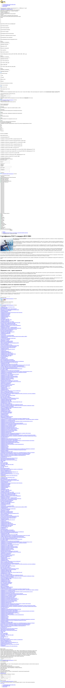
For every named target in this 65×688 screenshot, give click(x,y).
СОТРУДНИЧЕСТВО (6, 5)
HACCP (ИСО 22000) (4, 463)
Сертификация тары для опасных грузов (7, 306)
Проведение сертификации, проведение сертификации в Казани (11, 404)
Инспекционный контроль (5, 468)
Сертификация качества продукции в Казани (8, 569)
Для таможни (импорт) (4, 25)
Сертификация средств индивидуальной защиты (8, 430)
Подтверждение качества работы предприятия (8, 346)
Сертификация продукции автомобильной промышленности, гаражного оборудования (15, 433)
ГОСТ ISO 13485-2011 (4, 466)
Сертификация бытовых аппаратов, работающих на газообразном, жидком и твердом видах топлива (17, 605)
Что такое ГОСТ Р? (3, 457)
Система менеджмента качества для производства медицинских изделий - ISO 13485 (15, 535)
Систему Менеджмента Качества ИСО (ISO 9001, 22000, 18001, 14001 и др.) (13, 53)
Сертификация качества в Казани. (6, 385)
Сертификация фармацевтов (5, 316)
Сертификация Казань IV (4, 351)
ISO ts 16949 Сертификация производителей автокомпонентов (11, 368)
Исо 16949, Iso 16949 (4, 369)
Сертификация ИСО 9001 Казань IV (6, 523)
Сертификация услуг (4, 437)
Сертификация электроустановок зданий (7, 422)
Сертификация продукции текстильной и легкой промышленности (12, 444)
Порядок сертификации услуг (5, 640)
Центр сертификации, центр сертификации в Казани (9, 398)
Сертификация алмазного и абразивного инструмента (9, 434)
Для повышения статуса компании (6, 37)
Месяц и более (2, 79)
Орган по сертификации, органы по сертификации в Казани (10, 407)
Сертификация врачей (4, 487)
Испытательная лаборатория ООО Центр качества (9, 362)
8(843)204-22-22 (3, 673)
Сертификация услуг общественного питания (8, 424)
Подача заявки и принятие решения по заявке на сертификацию (11, 469)
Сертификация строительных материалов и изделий (9, 428)
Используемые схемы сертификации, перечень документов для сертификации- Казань (15, 453)
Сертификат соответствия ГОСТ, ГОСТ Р (7, 349)
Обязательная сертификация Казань (6, 416)
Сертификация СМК (4, 358)
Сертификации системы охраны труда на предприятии (9, 370)
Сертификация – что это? (4, 340)
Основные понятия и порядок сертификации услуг (9, 471)
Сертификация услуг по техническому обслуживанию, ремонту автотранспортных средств (16, 371)
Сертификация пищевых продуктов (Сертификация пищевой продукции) (13, 449)
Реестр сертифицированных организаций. (7, 360)
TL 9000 (1, 461)
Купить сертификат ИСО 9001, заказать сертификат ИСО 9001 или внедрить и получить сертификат (17, 393)
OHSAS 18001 (2, 460)
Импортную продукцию (4, 48)
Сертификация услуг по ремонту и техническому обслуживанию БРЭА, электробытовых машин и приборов (19, 419)
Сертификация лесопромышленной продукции (8, 427)
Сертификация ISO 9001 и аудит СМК (7, 321)
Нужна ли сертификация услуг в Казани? (7, 384)
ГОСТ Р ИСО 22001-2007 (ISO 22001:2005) (7, 66)
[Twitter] (2, 299)
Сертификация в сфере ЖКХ (5, 332)
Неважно (2, 81)
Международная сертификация (5, 397)
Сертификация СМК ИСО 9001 (5, 408)
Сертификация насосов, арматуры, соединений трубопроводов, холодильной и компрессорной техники (18, 435)
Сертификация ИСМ (4, 337)
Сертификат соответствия (4, 320)
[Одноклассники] (3, 299)
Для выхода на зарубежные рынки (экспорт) (8, 35)
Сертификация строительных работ (6, 451)
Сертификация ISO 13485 (4, 363)
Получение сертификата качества (6, 344)
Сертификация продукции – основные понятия (8, 327)
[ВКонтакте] (1, 299)
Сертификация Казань (4, 356)
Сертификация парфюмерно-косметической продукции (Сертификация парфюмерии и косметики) (17, 448)
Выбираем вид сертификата (5, 326)
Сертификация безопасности (5, 333)
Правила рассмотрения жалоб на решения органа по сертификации (12, 361)
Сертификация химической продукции (7, 431)
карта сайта (2, 683)
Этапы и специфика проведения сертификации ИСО (9, 342)
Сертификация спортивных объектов (6, 377)
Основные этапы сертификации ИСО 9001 (7, 323)
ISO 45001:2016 (3, 357)
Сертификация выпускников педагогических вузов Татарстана (11, 312)
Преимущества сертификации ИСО (6, 341)
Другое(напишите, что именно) (4, 42)
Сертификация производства (5, 379)
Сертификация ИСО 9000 (4, 409)
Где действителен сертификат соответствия (7, 338)
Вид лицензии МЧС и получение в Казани (7, 395)
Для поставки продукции (4, 27)
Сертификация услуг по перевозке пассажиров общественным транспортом (13, 423)
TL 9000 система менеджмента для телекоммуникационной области (12, 365)
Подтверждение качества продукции (6, 500)
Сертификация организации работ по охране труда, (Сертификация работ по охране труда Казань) (17, 452)
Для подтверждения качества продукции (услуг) (8, 39)
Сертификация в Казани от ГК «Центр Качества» (9, 475)
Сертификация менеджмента (5, 581)
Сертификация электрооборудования (6, 443)
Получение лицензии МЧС (5, 396)
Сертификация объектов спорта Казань (7, 378)
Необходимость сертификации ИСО (6, 511)
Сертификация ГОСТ (4, 414)
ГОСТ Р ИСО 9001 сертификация (6, 403)
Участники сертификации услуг (6, 470)
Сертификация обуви (4, 445)
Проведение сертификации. (5, 386)
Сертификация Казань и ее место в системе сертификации (10, 325)
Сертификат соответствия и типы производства (8, 324)
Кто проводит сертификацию (5, 394)
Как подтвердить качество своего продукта (7, 347)
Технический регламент (4, 343)
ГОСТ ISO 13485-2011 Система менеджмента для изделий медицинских (12, 366)
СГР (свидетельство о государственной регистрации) (9, 374)
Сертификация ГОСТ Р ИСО (5, 402)
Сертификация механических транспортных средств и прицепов (11, 593)
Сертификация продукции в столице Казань (8, 353)
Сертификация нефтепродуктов (5, 432)
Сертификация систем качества (5, 382)
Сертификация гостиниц (4, 318)
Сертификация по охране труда (5, 456)
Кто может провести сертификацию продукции (8, 499)
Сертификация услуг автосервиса (6, 373)
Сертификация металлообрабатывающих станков (9, 441)
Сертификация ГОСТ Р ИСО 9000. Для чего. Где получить (10, 381)
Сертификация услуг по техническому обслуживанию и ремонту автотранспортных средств (16, 421)
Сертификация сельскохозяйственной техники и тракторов (10, 438)
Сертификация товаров (4, 413)
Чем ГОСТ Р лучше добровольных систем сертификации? (10, 390)
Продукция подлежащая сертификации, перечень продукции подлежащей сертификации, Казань (17, 405)
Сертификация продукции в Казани (6, 354)
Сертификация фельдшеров (5, 314)
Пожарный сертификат (4, 450)
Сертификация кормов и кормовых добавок (8, 425)
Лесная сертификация (4, 311)
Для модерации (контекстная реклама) (7, 33)
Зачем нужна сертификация (5, 339)
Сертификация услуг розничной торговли (7, 420)
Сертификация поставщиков (5, 313)
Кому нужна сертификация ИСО (6, 330)
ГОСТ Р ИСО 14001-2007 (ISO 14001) (7, 464)
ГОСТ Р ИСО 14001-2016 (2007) (6, 319)
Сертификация (3, 474)
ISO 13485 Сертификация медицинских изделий (8, 367)
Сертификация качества (4, 348)
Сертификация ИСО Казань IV (5, 522)
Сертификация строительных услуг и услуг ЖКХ (9, 534)
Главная (3, 231)
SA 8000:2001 (2, 465)
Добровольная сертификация (5, 383)
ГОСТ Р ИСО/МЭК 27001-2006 (5, 355)
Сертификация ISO (3, 387)
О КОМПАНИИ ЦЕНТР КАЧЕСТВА (9, 4)
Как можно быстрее (3, 73)
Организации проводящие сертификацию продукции (9, 392)
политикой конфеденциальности (8, 99)
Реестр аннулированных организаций (7, 359)
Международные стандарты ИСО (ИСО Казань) (8, 459)
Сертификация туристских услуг (6, 472)
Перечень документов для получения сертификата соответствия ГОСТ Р (13, 455)
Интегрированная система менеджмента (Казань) (9, 628)
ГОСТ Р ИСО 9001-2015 (4, 60)
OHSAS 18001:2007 (3, 64)
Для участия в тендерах (4, 31)
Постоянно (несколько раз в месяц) (6, 83)
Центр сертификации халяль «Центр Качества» (8, 308)
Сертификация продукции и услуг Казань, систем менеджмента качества (15, 232)
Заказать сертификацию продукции (6, 391)
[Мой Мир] (4, 299)
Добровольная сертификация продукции (7, 629)
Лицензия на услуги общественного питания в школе (9, 309)
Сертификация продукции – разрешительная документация (10, 328)
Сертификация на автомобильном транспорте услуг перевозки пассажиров (13, 372)
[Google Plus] (5, 299)
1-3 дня (1, 75)
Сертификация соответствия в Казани (7, 406)
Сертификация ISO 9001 (4, 389)
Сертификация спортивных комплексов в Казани (9, 546)
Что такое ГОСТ (3, 334)
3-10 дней (2, 77)
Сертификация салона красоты (5, 310)
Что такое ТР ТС (3, 350)
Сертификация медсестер (4, 315)
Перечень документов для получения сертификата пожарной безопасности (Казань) (15, 454)
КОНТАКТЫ (4, 6)
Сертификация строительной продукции (7, 426)
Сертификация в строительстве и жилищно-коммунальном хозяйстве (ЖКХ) (13, 336)
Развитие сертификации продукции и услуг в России (9, 473)
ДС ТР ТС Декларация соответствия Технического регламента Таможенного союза (14, 418)
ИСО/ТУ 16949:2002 (4, 462)
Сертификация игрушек (4, 616)
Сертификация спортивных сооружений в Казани (9, 547)
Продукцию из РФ (3, 46)
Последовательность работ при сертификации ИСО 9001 (10, 322)
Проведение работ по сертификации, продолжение (9, 380)
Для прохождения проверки (5, 29)
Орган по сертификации (4, 415)
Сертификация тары (3, 307)
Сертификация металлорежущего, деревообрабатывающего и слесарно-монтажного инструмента (17, 440)
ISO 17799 (2, 467)
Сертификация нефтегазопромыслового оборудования (9, 442)
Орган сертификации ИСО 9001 (6, 412)
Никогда (1, 90)
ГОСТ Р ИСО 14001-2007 (4, 62)
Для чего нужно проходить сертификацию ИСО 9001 (9, 345)
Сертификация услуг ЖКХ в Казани (6, 375)
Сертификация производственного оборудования (9, 439)
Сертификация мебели (4, 447)
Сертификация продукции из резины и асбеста (8, 429)
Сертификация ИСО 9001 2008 (5, 400)
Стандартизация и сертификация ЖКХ (7, 335)
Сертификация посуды (4, 617)
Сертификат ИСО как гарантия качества (7, 331)
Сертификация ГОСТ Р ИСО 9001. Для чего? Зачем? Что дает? (11, 401)
